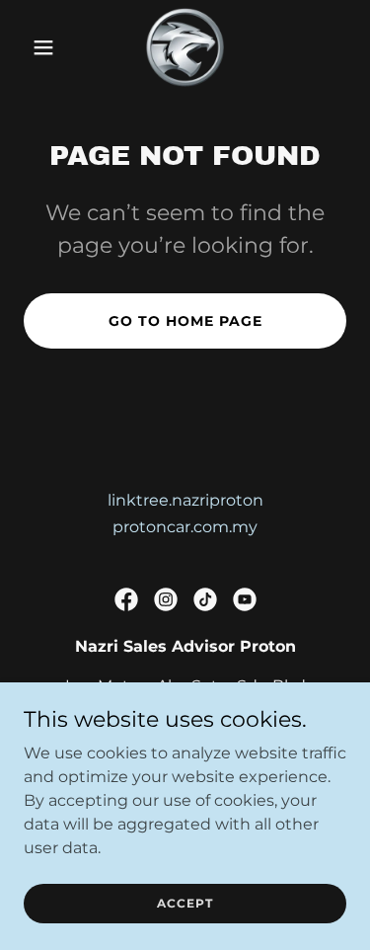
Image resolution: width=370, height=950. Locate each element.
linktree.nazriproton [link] (185, 500)
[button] (48, 47)
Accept (185, 903)
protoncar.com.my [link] (185, 526)
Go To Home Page (185, 321)
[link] (185, 47)
